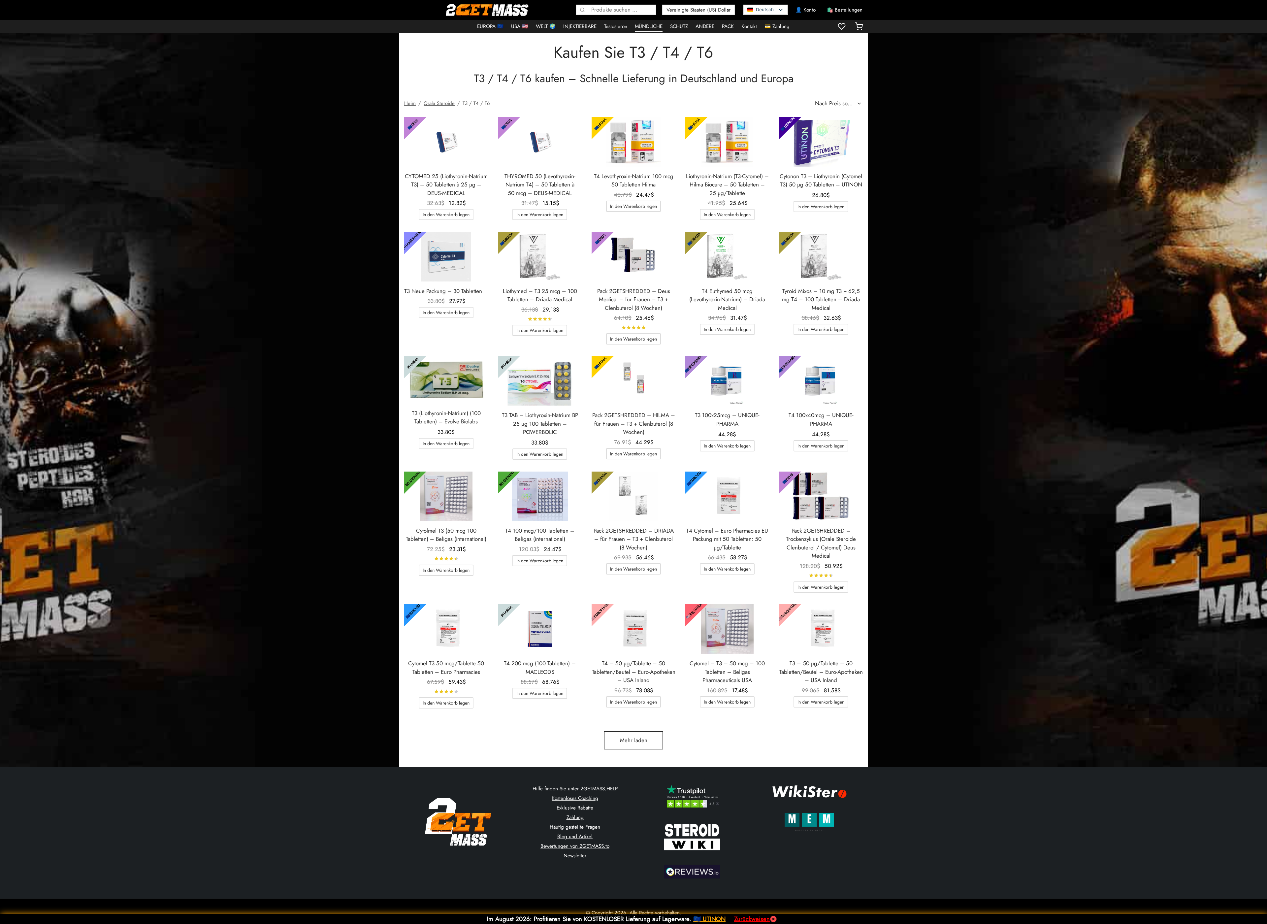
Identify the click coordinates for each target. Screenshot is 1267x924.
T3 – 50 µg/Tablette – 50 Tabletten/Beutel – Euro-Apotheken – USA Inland (821, 671)
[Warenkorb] (859, 26)
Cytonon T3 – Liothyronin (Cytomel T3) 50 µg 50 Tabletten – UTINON (821, 180)
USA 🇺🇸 (519, 26)
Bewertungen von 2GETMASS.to (574, 846)
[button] (446, 214)
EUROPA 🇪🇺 (490, 26)
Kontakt (749, 26)
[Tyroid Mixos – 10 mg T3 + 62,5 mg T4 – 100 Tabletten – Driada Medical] (821, 256)
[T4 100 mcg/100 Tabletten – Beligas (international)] (540, 496)
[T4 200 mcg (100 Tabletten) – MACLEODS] (540, 629)
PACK (728, 26)
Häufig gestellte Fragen (575, 827)
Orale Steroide (439, 103)
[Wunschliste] (842, 26)
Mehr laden (633, 740)
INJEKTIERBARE (580, 26)
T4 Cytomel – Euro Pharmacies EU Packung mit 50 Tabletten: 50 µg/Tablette (727, 539)
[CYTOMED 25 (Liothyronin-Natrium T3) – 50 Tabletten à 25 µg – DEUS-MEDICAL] (446, 142)
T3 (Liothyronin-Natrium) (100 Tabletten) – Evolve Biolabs (446, 417)
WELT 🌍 (546, 26)
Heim (410, 103)
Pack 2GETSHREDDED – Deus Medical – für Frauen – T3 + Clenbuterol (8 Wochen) (633, 299)
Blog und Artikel (575, 836)
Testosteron (615, 26)
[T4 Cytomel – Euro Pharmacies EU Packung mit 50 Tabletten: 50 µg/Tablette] (727, 496)
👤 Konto (806, 10)
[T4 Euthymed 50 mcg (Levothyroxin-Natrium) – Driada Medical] (727, 256)
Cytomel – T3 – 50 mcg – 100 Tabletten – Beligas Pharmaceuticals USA (727, 671)
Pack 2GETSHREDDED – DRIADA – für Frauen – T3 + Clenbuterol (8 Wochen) (634, 539)
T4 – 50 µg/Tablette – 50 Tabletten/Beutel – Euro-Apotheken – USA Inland (633, 671)
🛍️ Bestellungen (844, 10)
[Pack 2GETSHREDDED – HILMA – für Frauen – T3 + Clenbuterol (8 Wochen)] (633, 381)
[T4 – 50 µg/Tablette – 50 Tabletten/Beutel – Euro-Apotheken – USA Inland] (633, 629)
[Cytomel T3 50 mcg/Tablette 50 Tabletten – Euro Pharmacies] (446, 629)
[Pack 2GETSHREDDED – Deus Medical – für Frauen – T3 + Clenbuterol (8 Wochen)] (633, 256)
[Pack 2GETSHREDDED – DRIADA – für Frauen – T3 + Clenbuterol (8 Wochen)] (633, 496)
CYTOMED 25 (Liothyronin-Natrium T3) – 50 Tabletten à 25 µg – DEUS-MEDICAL (446, 184)
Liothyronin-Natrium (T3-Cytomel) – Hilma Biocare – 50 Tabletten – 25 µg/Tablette (727, 184)
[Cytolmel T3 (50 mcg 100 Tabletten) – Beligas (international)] (446, 496)
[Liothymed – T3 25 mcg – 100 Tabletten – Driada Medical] (540, 256)
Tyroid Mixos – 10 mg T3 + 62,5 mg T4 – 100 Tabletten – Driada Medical (821, 299)
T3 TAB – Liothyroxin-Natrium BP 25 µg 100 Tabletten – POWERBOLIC (540, 423)
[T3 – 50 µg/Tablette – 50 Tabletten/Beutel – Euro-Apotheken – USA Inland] (821, 629)
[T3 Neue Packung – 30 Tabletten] (446, 256)
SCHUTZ (679, 26)
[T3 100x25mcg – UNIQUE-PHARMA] (727, 381)
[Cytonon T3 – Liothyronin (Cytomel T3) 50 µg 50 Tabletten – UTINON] (821, 142)
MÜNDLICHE (649, 26)
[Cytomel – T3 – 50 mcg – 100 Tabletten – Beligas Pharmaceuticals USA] (727, 629)
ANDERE (705, 26)
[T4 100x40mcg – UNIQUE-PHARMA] (821, 381)
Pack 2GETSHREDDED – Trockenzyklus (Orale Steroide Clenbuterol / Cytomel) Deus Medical (821, 543)
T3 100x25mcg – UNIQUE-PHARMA (727, 419)
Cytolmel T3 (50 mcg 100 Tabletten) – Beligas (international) (446, 535)
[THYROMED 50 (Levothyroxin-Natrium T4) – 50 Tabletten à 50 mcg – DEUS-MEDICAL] (540, 142)
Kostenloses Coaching (575, 798)
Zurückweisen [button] (752, 918)
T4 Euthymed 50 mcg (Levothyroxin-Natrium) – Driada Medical (727, 299)
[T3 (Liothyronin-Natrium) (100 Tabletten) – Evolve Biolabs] (446, 380)
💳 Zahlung (777, 26)
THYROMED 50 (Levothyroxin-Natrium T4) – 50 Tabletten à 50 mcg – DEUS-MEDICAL (539, 184)
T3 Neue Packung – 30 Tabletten (443, 291)
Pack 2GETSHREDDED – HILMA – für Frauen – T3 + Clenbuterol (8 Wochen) (633, 423)
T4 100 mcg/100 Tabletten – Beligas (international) (539, 535)
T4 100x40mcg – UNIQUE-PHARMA (821, 419)
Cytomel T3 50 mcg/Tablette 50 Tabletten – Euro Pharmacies (446, 667)
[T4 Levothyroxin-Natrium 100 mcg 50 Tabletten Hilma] (633, 142)
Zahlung (575, 817)
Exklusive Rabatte (575, 807)
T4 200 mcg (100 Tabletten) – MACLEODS (540, 667)
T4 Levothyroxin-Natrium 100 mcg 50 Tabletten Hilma (633, 180)
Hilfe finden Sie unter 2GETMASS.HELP (575, 788)
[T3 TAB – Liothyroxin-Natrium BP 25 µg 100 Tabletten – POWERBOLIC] (540, 381)
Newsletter (575, 855)
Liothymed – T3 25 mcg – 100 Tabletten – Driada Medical (540, 295)
